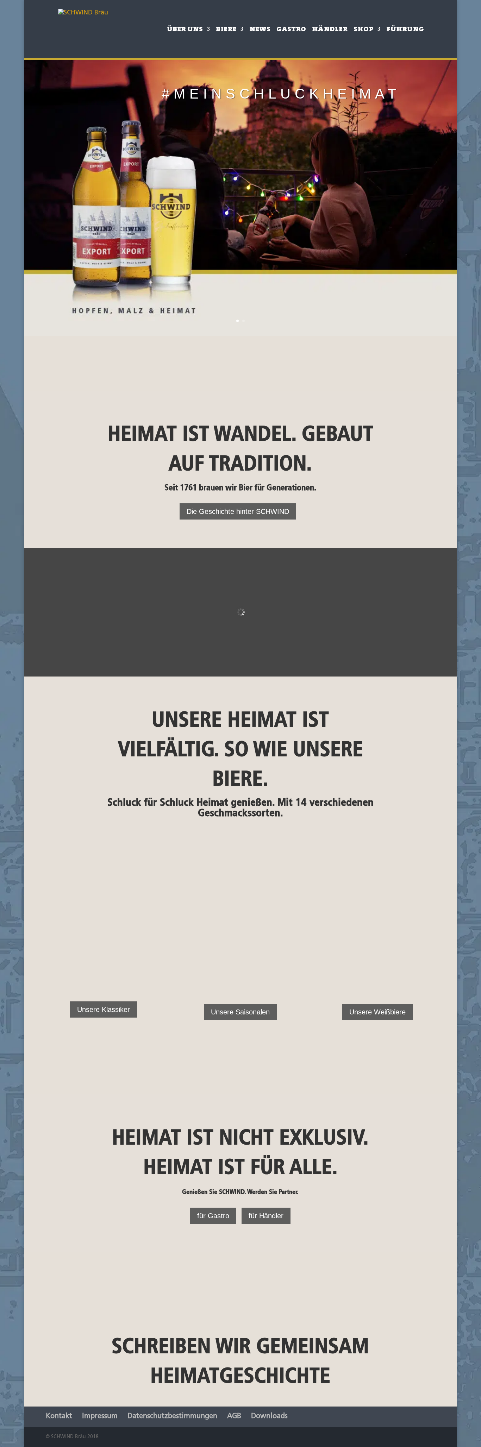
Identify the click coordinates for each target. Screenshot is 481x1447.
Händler (330, 29)
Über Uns (185, 29)
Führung (405, 29)
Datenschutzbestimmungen (172, 1416)
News (259, 29)
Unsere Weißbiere (377, 1012)
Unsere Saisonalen (240, 1012)
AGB (234, 1416)
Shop (363, 29)
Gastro (291, 29)
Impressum (100, 1416)
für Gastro (213, 1216)
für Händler (266, 1216)
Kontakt (59, 1416)
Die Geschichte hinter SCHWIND (238, 511)
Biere (226, 29)
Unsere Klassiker (103, 1009)
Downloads (269, 1416)
